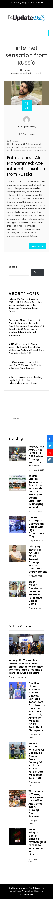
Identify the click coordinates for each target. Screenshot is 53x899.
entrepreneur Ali (17, 144)
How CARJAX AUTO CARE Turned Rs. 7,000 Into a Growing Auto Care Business (36, 456)
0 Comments (28, 134)
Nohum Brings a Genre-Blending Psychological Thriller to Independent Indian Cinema (25, 380)
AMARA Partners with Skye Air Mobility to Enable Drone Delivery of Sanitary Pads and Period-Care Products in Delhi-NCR (26, 348)
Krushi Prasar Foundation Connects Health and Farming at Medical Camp (35, 593)
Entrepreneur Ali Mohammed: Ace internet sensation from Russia (26, 166)
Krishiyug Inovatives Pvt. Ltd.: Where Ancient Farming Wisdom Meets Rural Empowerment (37, 559)
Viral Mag (35, 891)
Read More (37, 246)
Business (14, 141)
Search (13, 266)
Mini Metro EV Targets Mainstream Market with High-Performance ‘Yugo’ (36, 527)
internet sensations (23, 150)
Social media (39, 150)
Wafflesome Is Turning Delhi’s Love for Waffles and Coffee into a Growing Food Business (26, 365)
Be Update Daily (28, 126)
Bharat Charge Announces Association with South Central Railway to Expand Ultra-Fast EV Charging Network (36, 491)
